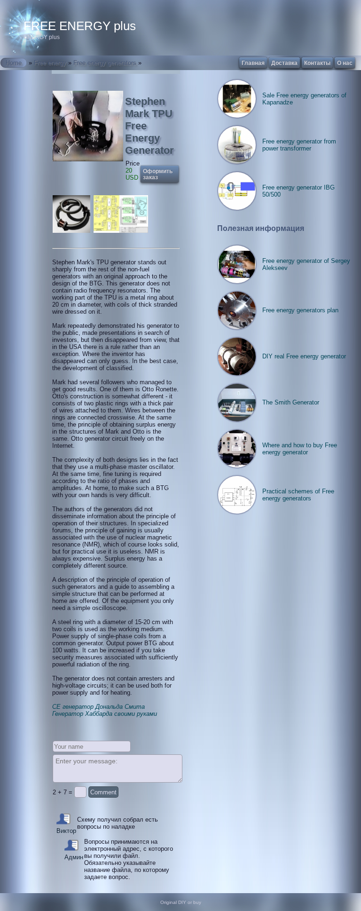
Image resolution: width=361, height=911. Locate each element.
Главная (253, 63)
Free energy (50, 62)
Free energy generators (104, 62)
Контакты (317, 63)
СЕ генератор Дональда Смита (98, 706)
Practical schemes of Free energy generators (298, 495)
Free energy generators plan (300, 310)
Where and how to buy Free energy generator (299, 449)
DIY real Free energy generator (304, 356)
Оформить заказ (158, 174)
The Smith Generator (290, 402)
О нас (345, 63)
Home (14, 62)
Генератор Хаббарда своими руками (104, 713)
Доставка (284, 63)
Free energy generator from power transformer (299, 145)
